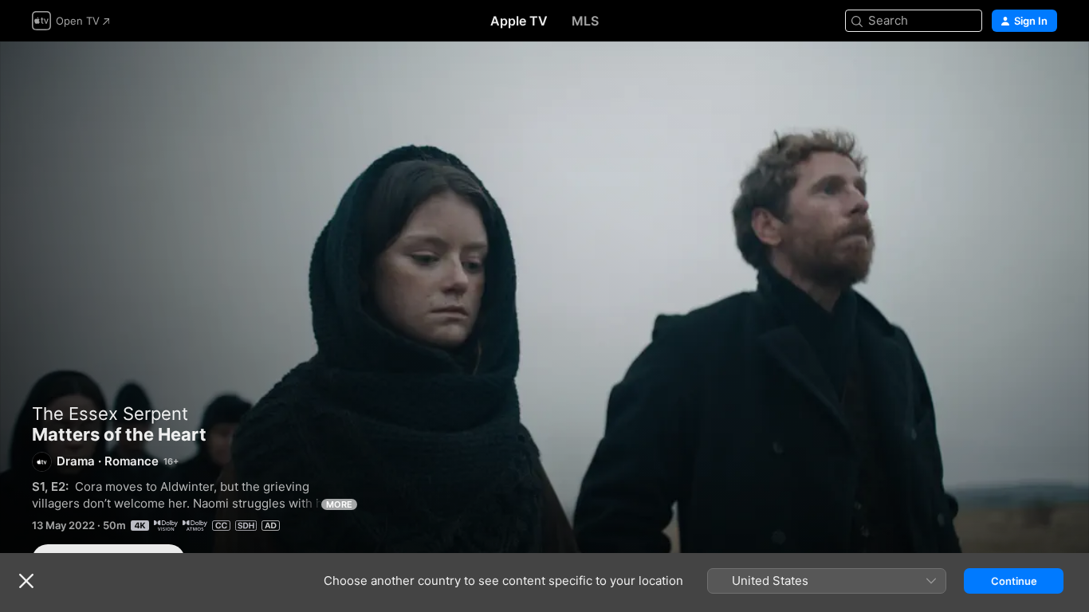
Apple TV (519, 21)
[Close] (26, 581)
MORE (339, 504)
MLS (585, 21)
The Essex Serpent (110, 413)
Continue (1014, 581)
